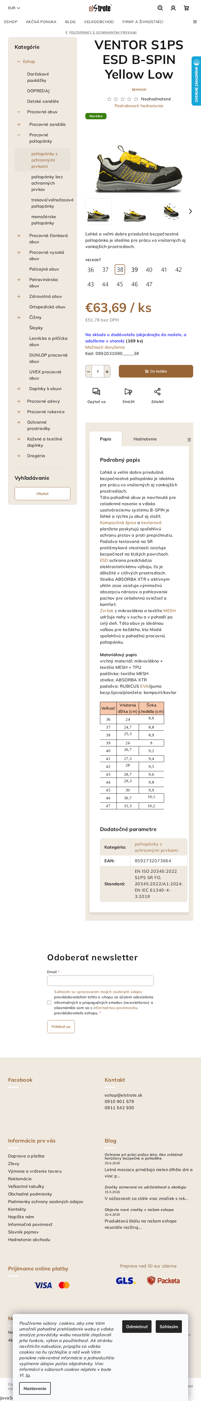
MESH (169, 610)
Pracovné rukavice (46, 411)
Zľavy (14, 1163)
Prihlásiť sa (61, 1026)
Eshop (29, 61)
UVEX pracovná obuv (45, 375)
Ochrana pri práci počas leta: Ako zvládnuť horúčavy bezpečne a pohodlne (144, 1156)
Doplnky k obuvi (45, 388)
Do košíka (158, 371)
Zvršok (107, 610)
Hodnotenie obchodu (29, 1239)
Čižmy (35, 317)
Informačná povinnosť (30, 1224)
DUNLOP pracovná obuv (48, 358)
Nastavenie (35, 1388)
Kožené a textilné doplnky (45, 442)
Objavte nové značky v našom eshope (139, 1209)
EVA (144, 686)
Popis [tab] (105, 438)
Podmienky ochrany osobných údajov (46, 1201)
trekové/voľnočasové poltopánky (50, 203)
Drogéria (36, 455)
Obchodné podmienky (30, 1194)
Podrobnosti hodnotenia (139, 105)
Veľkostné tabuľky (26, 1186)
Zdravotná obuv (45, 296)
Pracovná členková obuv (48, 238)
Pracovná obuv (42, 111)
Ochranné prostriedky (39, 425)
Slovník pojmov (23, 1232)
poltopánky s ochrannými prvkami (44, 160)
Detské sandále (43, 101)
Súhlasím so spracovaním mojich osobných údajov (98, 991)
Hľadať (42, 493)
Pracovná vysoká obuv (46, 255)
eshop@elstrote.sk (123, 1095)
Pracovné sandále (47, 124)
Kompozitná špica (118, 522)
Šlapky (36, 327)
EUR (11, 8)
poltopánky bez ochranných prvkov (47, 183)
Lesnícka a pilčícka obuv (48, 341)
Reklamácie (20, 1178)
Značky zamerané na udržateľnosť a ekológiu (145, 1187)
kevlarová (151, 522)
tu (28, 1375)
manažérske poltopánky (43, 219)
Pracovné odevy (43, 401)
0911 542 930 (119, 1107)
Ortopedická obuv (47, 306)
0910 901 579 (119, 1101)
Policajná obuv (44, 269)
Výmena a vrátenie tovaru (35, 1171)
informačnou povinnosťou (115, 1007)
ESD (104, 560)
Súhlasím (169, 1326)
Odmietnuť (137, 1326)
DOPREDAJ (38, 90)
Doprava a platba (26, 1155)
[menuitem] (10, 22)
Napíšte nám (21, 1216)
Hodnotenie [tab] (145, 438)
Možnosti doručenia (105, 347)
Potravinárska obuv (43, 282)
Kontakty (17, 1209)
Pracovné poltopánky (40, 138)
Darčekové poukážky (38, 77)
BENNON (139, 89)
